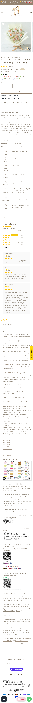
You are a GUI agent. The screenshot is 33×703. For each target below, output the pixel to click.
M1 (11, 427)
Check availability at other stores (12, 108)
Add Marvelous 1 (8, 453)
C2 (9, 402)
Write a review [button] (16, 230)
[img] (16, 258)
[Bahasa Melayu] (31, 2)
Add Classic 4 (7, 446)
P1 (9, 414)
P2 (9, 421)
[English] (28, 2)
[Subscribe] (25, 663)
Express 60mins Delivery (12, 364)
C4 (9, 410)
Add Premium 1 (7, 449)
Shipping (9, 71)
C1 (8, 397)
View (29, 515)
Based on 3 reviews (9, 228)
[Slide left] (13, 54)
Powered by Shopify (26, 700)
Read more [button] (8, 312)
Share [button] (4, 217)
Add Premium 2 (7, 451)
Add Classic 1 (7, 440)
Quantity (3, 83)
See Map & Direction (15, 596)
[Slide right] (20, 54)
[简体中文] (26, 2)
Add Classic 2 (7, 442)
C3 (9, 406)
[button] (2, 12)
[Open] (4, 699)
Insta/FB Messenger (21, 641)
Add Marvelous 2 (8, 455)
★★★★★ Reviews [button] (31, 353)
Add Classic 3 (7, 444)
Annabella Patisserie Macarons (13, 700)
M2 (11, 431)
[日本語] (29, 2)
